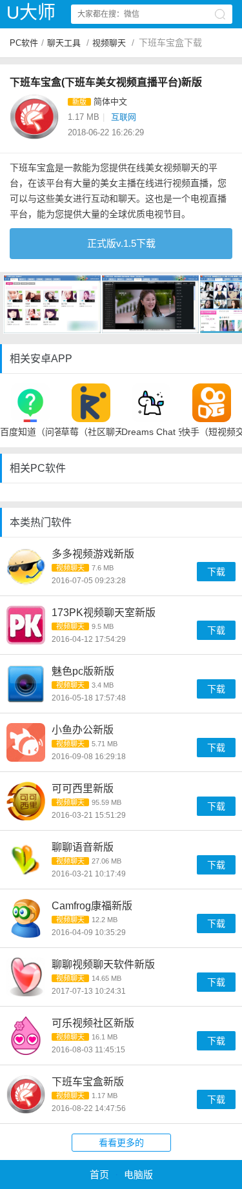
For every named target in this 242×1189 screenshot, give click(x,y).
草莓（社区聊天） (91, 432)
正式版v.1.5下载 (121, 243)
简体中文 (110, 101)
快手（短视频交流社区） (211, 432)
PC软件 (24, 43)
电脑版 (138, 1174)
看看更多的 (121, 1142)
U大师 (30, 13)
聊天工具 (64, 43)
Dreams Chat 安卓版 (151, 432)
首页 (99, 1174)
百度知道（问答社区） (30, 432)
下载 (216, 571)
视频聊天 (109, 43)
